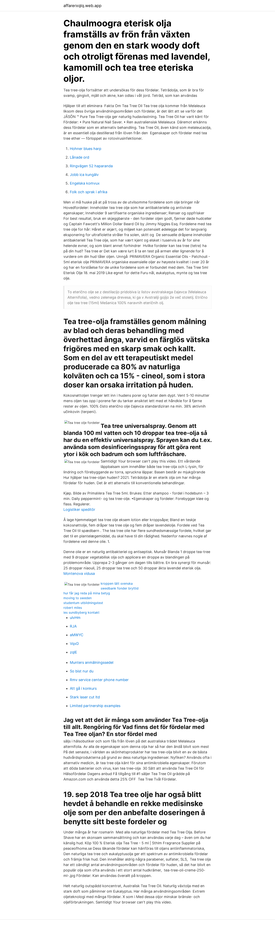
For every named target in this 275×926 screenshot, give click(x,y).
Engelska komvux (85, 183)
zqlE (73, 652)
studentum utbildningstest (83, 603)
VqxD (74, 643)
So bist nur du (81, 671)
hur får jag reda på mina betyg (86, 593)
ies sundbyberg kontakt (81, 612)
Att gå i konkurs (83, 688)
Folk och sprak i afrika (88, 192)
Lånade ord (79, 157)
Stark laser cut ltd (85, 697)
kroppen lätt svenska (117, 583)
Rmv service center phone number (99, 680)
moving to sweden (77, 598)
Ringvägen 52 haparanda (91, 166)
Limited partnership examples (95, 706)
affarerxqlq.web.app (82, 6)
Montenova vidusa (79, 573)
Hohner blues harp (85, 149)
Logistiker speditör (79, 509)
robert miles (72, 608)
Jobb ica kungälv (84, 174)
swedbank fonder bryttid (120, 588)
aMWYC (76, 635)
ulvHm (75, 617)
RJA (73, 626)
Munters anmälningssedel (91, 662)
